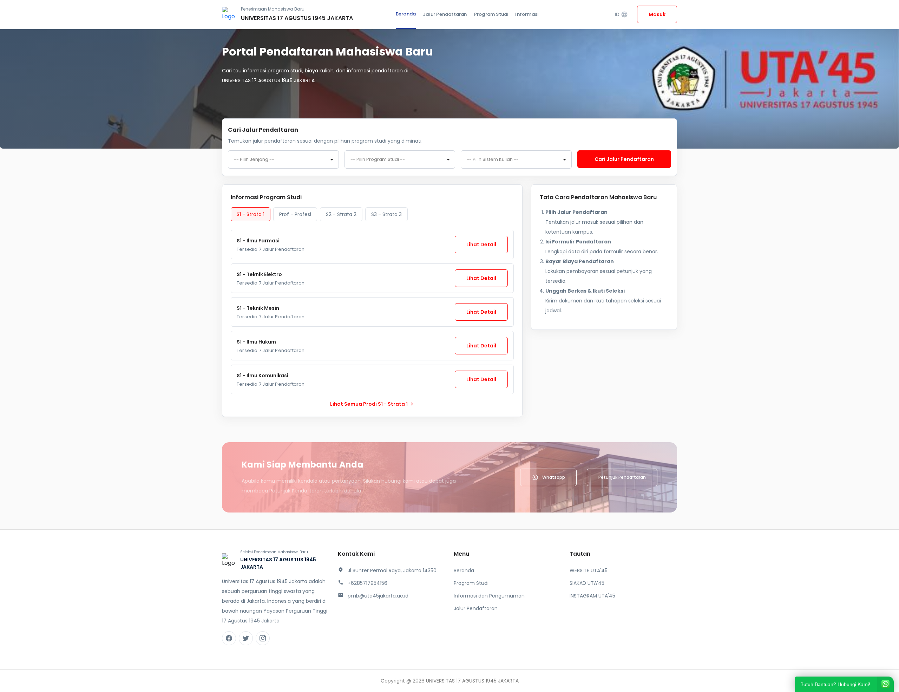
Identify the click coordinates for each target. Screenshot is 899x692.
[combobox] (283, 159)
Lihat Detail (481, 244)
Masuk (657, 14)
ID (621, 14)
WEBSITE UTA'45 (589, 570)
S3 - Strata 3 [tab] (386, 214)
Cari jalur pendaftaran (624, 159)
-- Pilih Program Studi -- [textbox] (377, 159)
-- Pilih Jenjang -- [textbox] (254, 159)
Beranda (406, 14)
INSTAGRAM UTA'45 (592, 595)
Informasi (526, 14)
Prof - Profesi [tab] (295, 214)
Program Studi (491, 14)
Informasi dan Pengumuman (489, 595)
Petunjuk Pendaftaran (622, 477)
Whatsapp (553, 477)
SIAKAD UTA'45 (587, 583)
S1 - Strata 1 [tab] (250, 214)
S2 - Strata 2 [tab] (341, 214)
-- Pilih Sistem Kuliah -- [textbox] (493, 159)
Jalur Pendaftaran (445, 14)
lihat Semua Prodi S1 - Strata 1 (372, 403)
